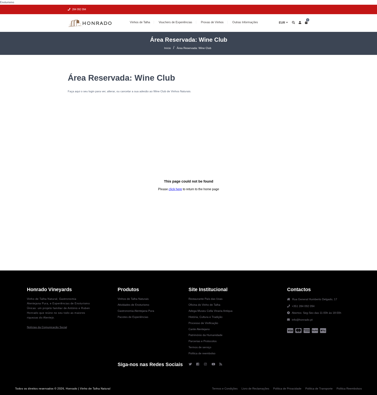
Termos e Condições (225, 388)
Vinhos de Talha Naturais (133, 298)
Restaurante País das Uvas (205, 298)
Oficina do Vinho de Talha (204, 304)
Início (167, 48)
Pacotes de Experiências (133, 316)
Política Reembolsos (349, 388)
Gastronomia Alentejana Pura (136, 310)
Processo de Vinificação (203, 323)
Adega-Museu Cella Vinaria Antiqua (210, 310)
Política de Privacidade (287, 388)
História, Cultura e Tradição (205, 316)
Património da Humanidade (205, 335)
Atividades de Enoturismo (133, 304)
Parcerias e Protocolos (202, 341)
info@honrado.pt (302, 319)
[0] (305, 22)
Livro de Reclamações (255, 388)
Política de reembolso (201, 353)
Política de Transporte (319, 388)
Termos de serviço (199, 347)
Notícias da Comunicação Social (47, 327)
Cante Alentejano (199, 329)
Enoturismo (7, 2)
